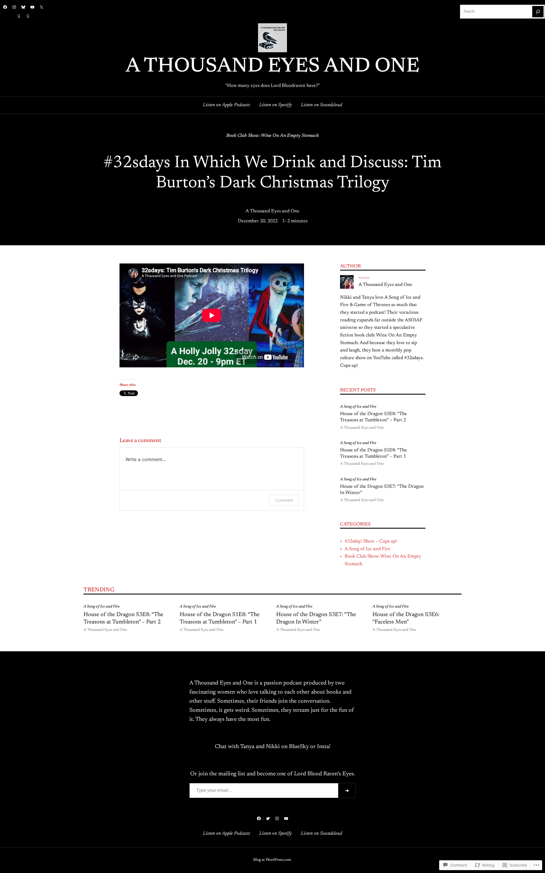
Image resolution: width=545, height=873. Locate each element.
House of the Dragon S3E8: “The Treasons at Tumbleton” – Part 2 (373, 417)
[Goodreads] (18, 16)
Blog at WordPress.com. (272, 860)
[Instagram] (14, 7)
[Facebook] (5, 7)
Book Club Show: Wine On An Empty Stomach (272, 135)
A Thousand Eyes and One (272, 66)
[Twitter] (268, 818)
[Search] (538, 11)
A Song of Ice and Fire (358, 407)
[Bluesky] (23, 7)
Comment (284, 500)
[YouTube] (32, 7)
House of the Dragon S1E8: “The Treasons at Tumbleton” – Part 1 (373, 453)
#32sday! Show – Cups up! (371, 541)
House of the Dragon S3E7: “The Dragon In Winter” (382, 489)
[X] (41, 7)
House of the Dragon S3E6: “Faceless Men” (405, 618)
